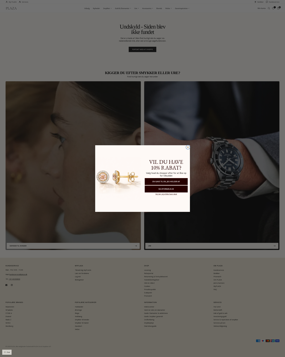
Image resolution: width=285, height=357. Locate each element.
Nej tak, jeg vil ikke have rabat (166, 194)
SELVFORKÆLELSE (166, 189)
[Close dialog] (188, 147)
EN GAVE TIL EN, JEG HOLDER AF (166, 181)
